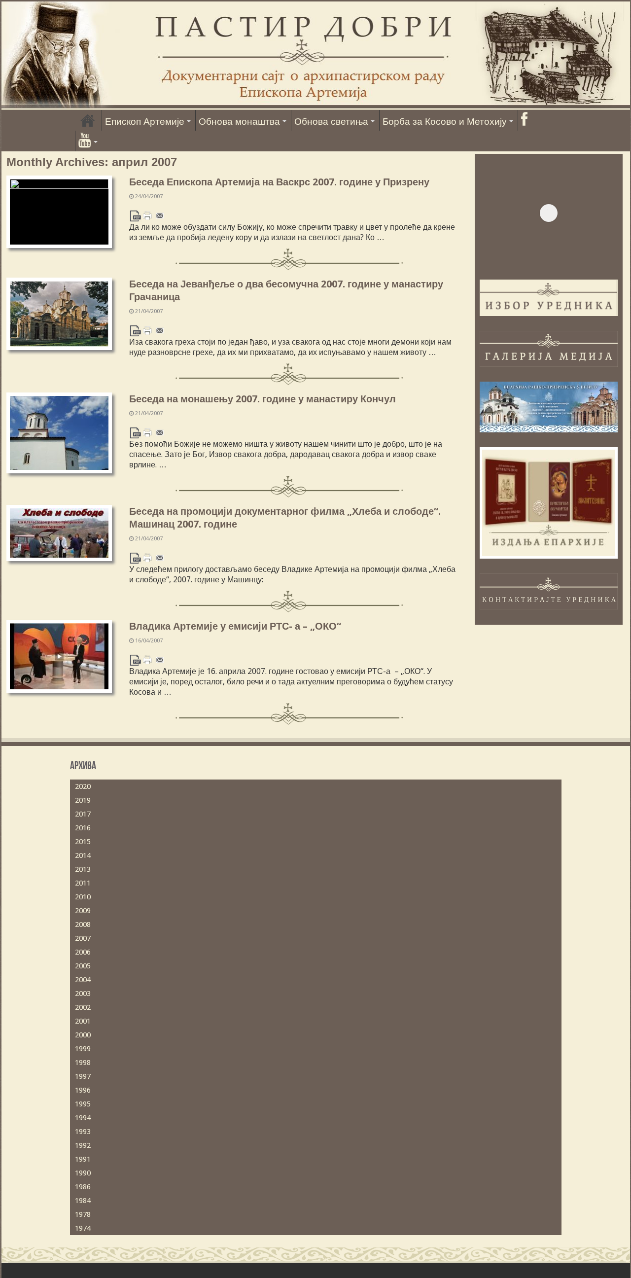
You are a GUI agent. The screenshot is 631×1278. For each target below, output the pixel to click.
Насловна (88, 120)
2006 (83, 952)
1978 (83, 1214)
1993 (83, 1131)
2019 (83, 800)
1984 (83, 1200)
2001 (83, 1021)
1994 (83, 1117)
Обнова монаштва (239, 121)
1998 (83, 1062)
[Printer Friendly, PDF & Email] (147, 215)
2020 (83, 786)
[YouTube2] (88, 141)
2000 (83, 1034)
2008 (83, 924)
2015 (83, 841)
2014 (83, 855)
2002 (83, 1007)
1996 (83, 1090)
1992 (83, 1145)
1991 (83, 1159)
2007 (83, 938)
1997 (83, 1076)
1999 (83, 1048)
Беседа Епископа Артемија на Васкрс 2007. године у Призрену (279, 182)
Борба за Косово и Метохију (445, 121)
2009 (83, 910)
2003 (83, 993)
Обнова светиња (331, 121)
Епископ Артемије (144, 121)
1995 (83, 1104)
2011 (83, 883)
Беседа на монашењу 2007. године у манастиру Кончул (262, 399)
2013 (83, 869)
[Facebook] (524, 120)
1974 (83, 1228)
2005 (83, 965)
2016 (83, 827)
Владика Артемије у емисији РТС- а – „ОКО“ (235, 626)
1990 (83, 1173)
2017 (83, 814)
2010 (83, 896)
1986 (83, 1186)
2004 (83, 979)
